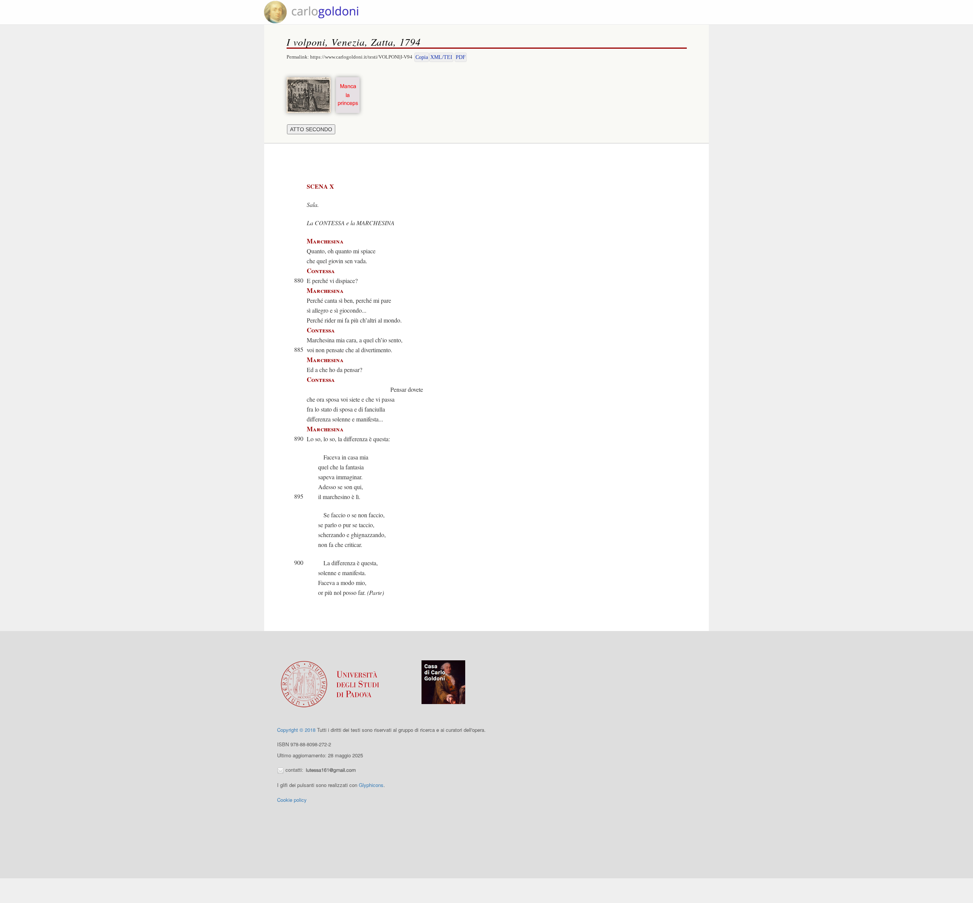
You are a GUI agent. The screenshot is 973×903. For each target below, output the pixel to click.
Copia (421, 57)
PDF (461, 57)
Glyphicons (371, 785)
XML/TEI (441, 57)
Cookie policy (292, 799)
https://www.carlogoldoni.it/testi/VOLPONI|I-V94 (361, 57)
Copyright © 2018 (296, 729)
